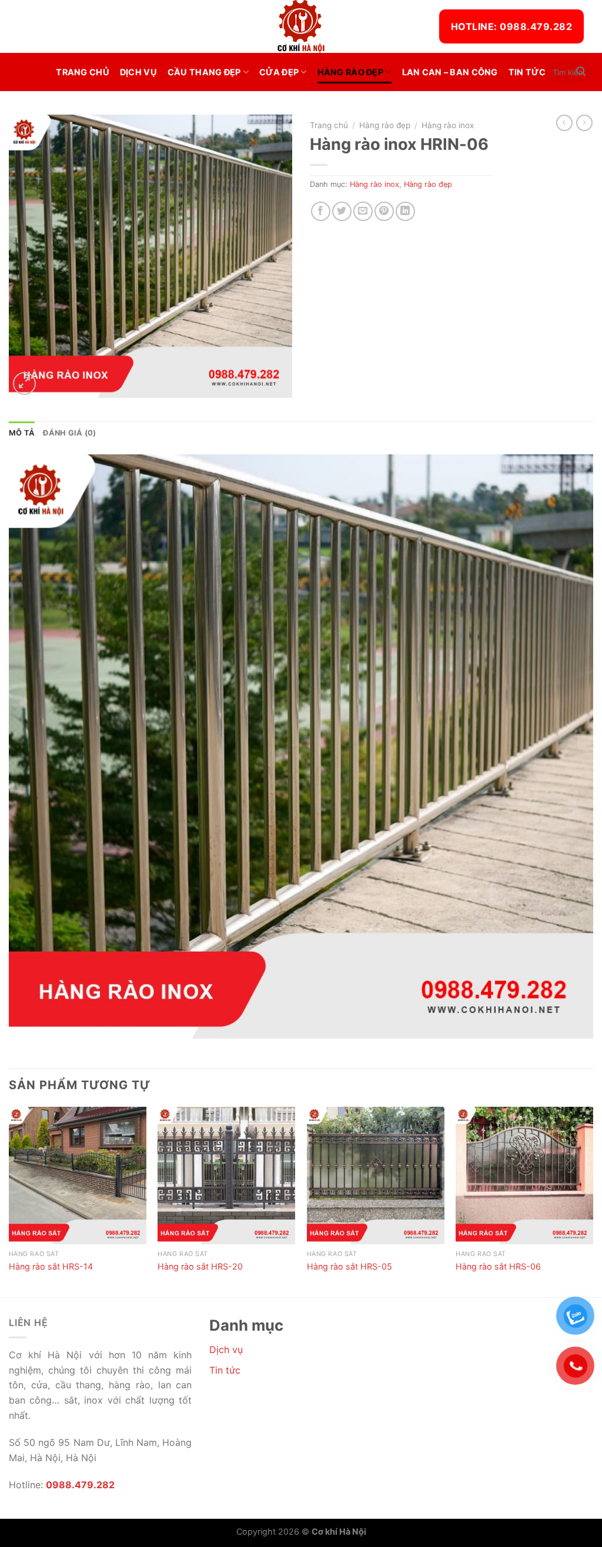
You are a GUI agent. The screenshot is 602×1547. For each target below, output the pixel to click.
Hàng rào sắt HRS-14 (51, 1266)
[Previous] (9, 1201)
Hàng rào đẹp (350, 72)
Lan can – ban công (450, 72)
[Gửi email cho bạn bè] (363, 211)
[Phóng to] (24, 383)
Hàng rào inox (448, 125)
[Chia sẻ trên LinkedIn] (405, 211)
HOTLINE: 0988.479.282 (511, 26)
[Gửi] (581, 72)
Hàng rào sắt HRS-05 (349, 1266)
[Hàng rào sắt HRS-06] (524, 1175)
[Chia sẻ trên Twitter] (342, 211)
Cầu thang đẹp (204, 72)
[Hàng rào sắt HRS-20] (226, 1175)
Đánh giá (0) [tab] (69, 432)
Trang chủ (82, 72)
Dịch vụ (138, 72)
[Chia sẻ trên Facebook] (320, 211)
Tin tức (527, 72)
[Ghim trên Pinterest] (384, 211)
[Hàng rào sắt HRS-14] (77, 1175)
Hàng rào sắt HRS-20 (200, 1266)
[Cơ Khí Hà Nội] (301, 26)
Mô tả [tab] (22, 432)
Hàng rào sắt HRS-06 (498, 1266)
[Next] (592, 1201)
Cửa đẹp (279, 72)
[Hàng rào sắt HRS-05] (375, 1175)
